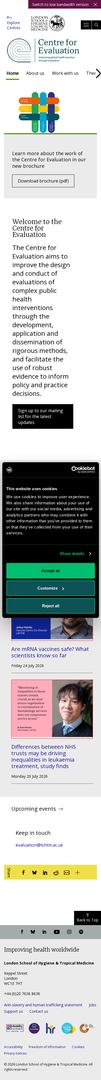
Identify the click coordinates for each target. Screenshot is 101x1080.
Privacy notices (15, 1053)
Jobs (92, 1004)
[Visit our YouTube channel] (57, 932)
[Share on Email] (66, 872)
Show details (72, 553)
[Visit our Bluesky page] (33, 932)
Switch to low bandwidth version (60, 4)
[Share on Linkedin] (45, 872)
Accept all (50, 570)
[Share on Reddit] (56, 872)
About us (35, 73)
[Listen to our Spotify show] (81, 932)
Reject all (50, 605)
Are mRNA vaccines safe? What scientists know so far (50, 652)
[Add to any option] (77, 872)
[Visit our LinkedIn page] (44, 932)
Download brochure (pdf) (43, 181)
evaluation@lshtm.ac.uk (39, 845)
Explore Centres (13, 25)
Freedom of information (47, 1047)
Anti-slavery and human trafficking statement (43, 1004)
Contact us (38, 1011)
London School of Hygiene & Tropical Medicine (48, 27)
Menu (86, 24)
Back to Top (87, 919)
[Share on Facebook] (23, 872)
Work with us (65, 73)
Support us (13, 1011)
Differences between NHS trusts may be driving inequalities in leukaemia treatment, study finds (43, 756)
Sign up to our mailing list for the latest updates (40, 416)
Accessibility (13, 1047)
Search (96, 24)
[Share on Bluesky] (34, 872)
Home (12, 73)
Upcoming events (33, 808)
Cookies (78, 1047)
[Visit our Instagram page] (69, 932)
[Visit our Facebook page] (22, 932)
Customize (47, 588)
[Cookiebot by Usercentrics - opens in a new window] (72, 469)
